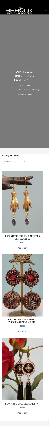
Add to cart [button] (22, 248)
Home (12, 90)
